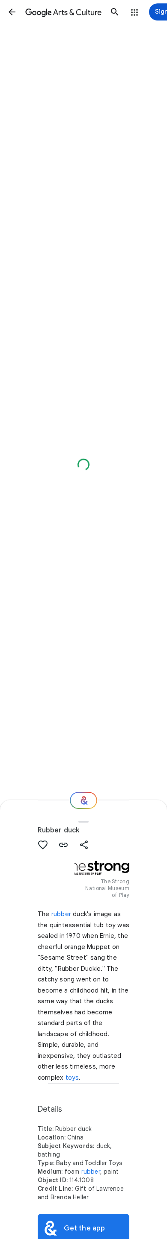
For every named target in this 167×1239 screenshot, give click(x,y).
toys (72, 1077)
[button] (12, 12)
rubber (61, 914)
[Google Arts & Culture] (63, 12)
